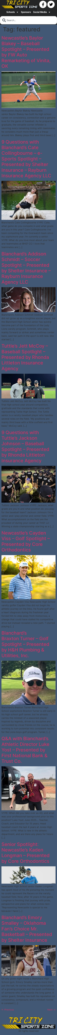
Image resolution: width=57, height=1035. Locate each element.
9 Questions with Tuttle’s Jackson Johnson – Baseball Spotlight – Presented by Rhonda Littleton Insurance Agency (25, 446)
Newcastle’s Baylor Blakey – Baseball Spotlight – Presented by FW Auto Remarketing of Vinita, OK (26, 52)
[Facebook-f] (43, 4)
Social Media (40, 12)
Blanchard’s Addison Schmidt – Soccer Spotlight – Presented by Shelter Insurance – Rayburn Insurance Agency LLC (26, 268)
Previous (7, 1009)
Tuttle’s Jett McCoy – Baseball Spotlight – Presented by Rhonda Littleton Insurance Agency (25, 357)
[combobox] (28, 20)
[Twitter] (51, 4)
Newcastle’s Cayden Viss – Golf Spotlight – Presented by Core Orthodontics (25, 541)
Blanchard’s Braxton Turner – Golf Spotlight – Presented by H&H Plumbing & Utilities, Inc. (25, 644)
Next (51, 1009)
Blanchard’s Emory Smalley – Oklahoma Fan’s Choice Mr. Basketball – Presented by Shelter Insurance (26, 929)
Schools (10, 12)
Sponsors (26, 12)
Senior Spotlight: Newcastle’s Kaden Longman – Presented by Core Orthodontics (25, 852)
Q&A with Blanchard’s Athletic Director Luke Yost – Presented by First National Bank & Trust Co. (25, 750)
